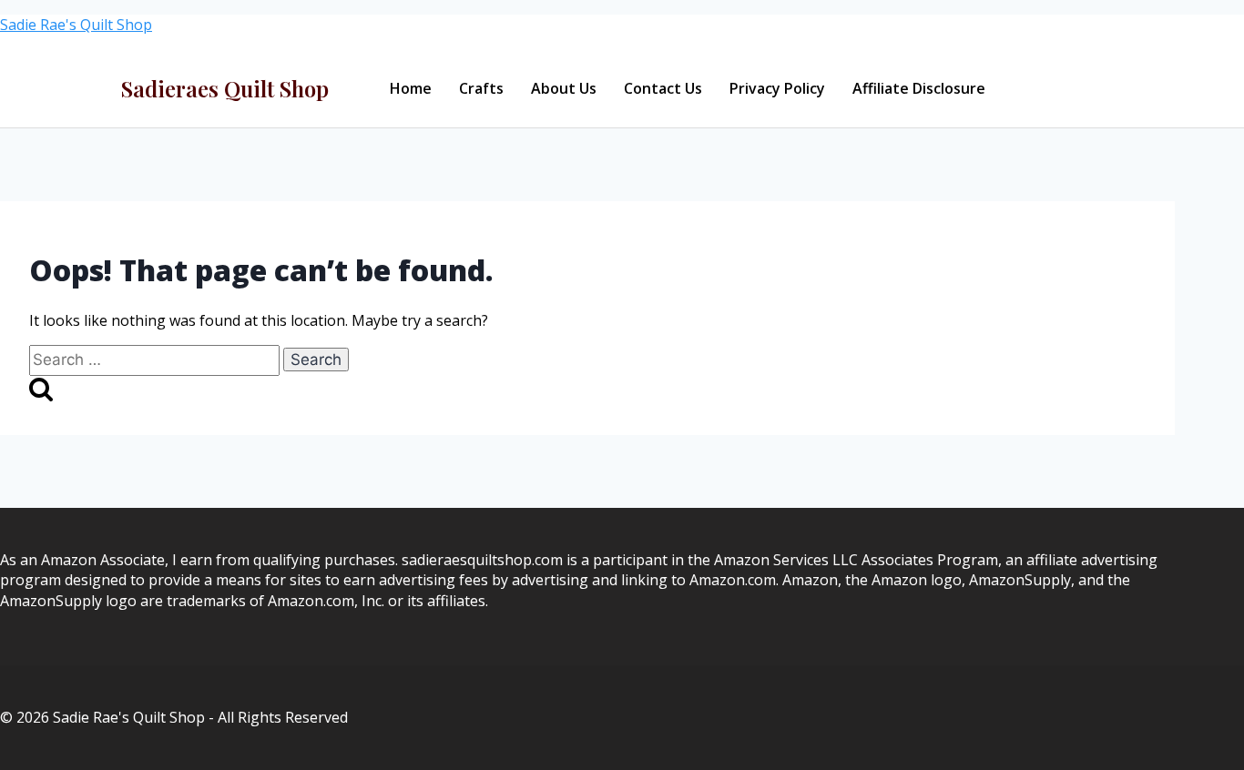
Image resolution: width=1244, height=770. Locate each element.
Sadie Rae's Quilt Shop (76, 25)
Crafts (481, 88)
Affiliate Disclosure (918, 88)
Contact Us (663, 88)
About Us (564, 88)
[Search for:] (156, 360)
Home (411, 88)
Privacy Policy (777, 88)
